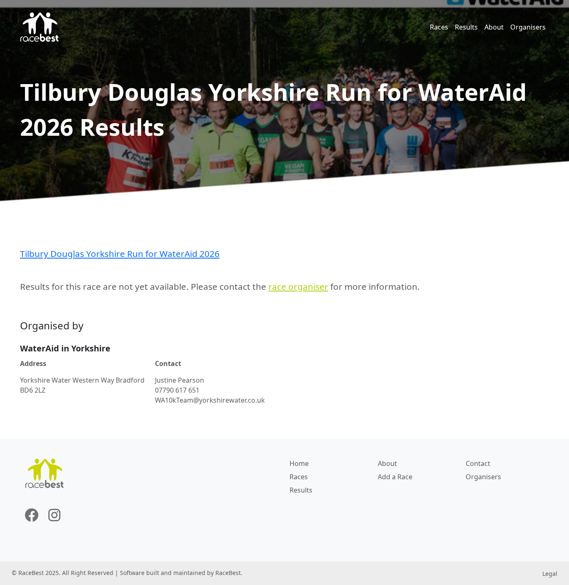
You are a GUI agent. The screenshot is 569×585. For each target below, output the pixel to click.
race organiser (298, 286)
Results (466, 27)
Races (439, 27)
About (494, 27)
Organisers (528, 27)
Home (299, 463)
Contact (478, 463)
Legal (549, 574)
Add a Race (395, 476)
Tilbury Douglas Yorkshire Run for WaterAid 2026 (120, 253)
